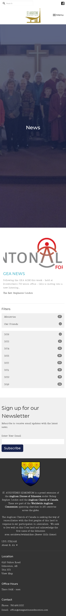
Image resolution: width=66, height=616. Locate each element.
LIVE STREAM (9, 541)
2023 (32, 355)
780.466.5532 (17, 605)
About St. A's (8, 545)
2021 (32, 370)
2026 (32, 334)
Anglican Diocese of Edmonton (25, 496)
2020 (32, 377)
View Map (7, 573)
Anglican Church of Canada (43, 499)
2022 (32, 363)
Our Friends (32, 324)
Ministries (32, 316)
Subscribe (12, 448)
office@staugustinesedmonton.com (29, 609)
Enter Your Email (11, 435)
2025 (32, 341)
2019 (32, 384)
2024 (32, 348)
